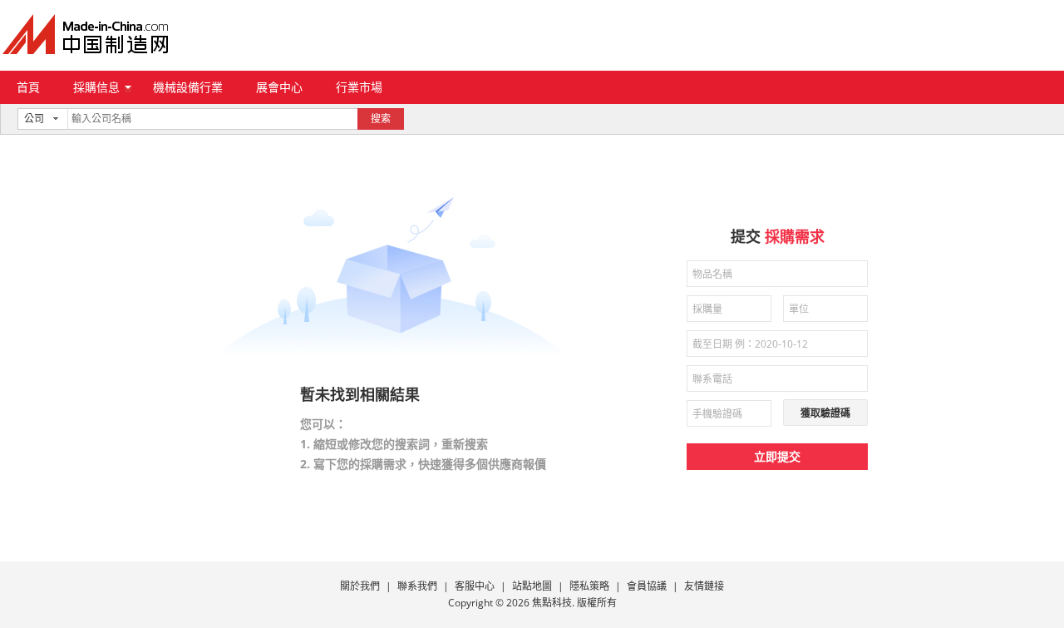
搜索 (381, 118)
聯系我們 (417, 586)
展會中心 (279, 87)
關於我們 (360, 586)
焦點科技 (552, 603)
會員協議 (647, 586)
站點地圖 (532, 586)
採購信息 (96, 87)
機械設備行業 (188, 87)
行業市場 (359, 87)
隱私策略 (589, 586)
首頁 (28, 87)
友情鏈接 (704, 586)
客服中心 (475, 586)
